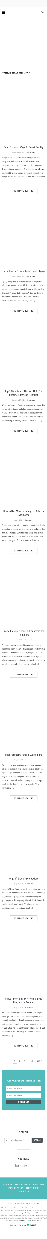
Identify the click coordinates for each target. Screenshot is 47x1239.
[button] (3, 12)
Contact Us (23, 1191)
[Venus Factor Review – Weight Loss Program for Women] (23, 931)
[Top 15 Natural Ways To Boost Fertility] (23, 79)
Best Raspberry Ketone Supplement (23, 754)
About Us (7, 1184)
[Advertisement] (23, 43)
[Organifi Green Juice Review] (23, 811)
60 (32, 1061)
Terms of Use (32, 1188)
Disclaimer (38, 1184)
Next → (41, 1061)
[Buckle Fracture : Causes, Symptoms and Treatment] (23, 563)
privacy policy (36, 1220)
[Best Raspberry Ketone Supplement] (23, 687)
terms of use (25, 1220)
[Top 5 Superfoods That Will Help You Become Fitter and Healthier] (23, 323)
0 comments (31, 152)
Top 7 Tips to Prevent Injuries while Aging (23, 271)
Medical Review (22, 1184)
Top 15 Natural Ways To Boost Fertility (23, 147)
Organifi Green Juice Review (23, 878)
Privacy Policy (15, 1188)
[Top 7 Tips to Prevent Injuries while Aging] (23, 203)
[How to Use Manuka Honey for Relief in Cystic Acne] (23, 443)
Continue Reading (23, 191)
